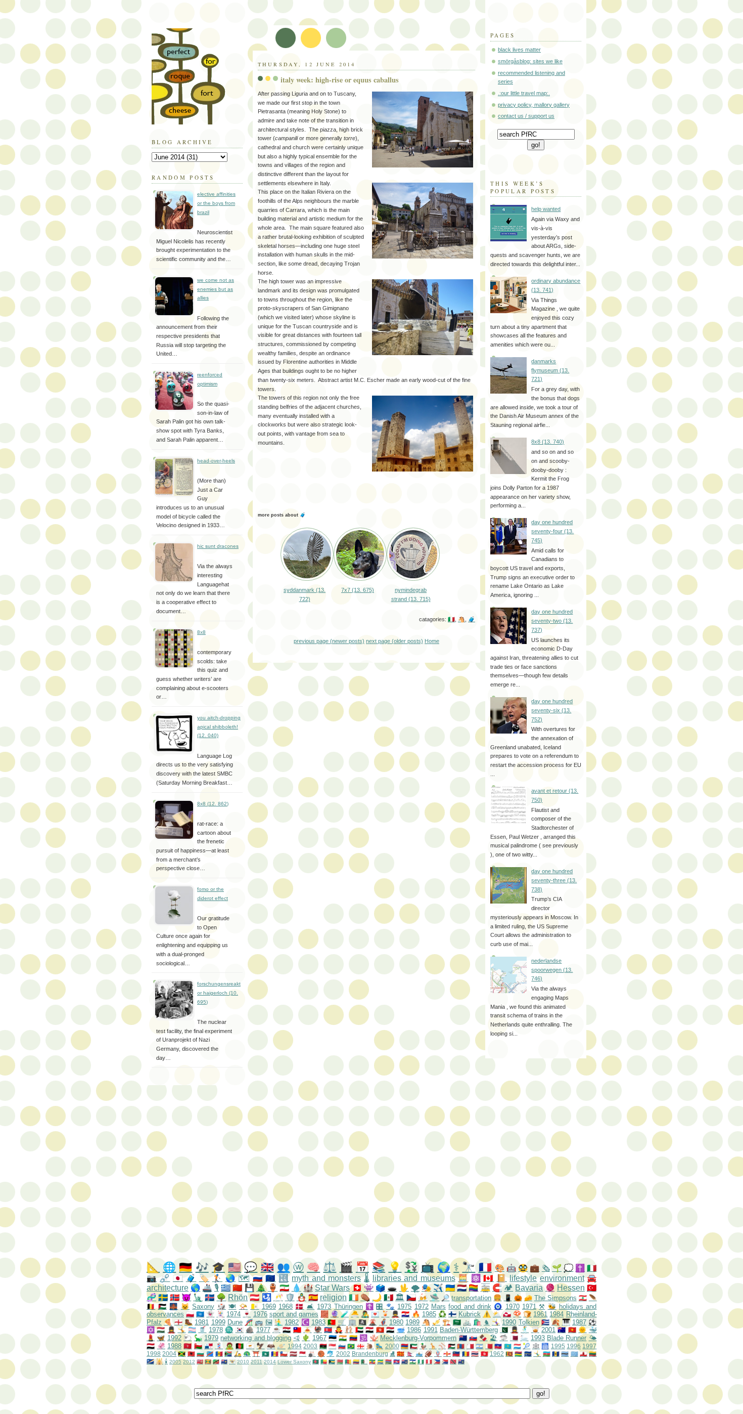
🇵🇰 (504, 1330)
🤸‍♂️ (537, 1353)
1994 (295, 1346)
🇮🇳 (343, 1338)
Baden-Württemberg (469, 1330)
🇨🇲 (348, 1361)
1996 (574, 1346)
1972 (421, 1306)
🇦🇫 (240, 1346)
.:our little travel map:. (524, 93)
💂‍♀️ (171, 1330)
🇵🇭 (437, 1361)
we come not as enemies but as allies (215, 289)
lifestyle (523, 1278)
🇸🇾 (287, 1330)
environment (562, 1278)
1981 (202, 1322)
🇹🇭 (475, 1353)
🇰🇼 (413, 1346)
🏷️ (204, 1278)
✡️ (151, 1330)
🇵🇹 (332, 1322)
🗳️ (380, 1287)
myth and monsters (326, 1278)
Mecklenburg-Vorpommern (418, 1338)
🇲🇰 (400, 1353)
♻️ (442, 1314)
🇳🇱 (462, 1287)
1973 (324, 1306)
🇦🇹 (254, 1297)
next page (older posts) (394, 641)
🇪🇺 (270, 1278)
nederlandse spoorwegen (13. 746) (552, 969)
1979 (211, 1338)
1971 (529, 1306)
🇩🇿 (364, 1361)
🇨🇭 (357, 1287)
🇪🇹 (372, 1361)
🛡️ (290, 1297)
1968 (285, 1306)
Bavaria (529, 1287)
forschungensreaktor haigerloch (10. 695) (219, 992)
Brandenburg (370, 1353)
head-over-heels (216, 460)
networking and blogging (255, 1338)
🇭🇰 (380, 1330)
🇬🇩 (208, 1361)
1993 (538, 1338)
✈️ (438, 1287)
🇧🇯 (323, 1361)
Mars (438, 1306)
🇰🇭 (396, 1361)
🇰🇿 (508, 1346)
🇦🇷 (479, 1346)
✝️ (580, 1268)
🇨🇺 (545, 1322)
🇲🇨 (302, 1353)
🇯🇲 (181, 1353)
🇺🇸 (234, 1267)
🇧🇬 (200, 1353)
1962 (497, 1353)
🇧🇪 (151, 1306)
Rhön (238, 1297)
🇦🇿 (546, 1353)
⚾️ (442, 1346)
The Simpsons (555, 1298)
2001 (548, 1330)
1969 (269, 1306)
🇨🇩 (210, 1353)
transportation (471, 1298)
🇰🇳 (216, 1361)
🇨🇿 (411, 1297)
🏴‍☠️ (362, 1322)
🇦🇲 (404, 1346)
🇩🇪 (185, 1267)
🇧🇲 (200, 1361)
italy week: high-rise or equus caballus (340, 79)
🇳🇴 (174, 1297)
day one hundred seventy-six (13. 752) (552, 710)
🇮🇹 (451, 619)
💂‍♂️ (395, 1314)
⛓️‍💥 (165, 1278)
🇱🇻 (293, 1353)
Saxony (203, 1306)
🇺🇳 (200, 1314)
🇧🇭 (489, 1346)
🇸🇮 (342, 1346)
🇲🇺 (518, 1353)
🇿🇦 (228, 1353)
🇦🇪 (359, 1330)
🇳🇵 (410, 1353)
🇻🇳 (572, 1330)
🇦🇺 (562, 1330)
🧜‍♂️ (278, 1322)
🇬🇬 (447, 1353)
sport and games (293, 1314)
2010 (243, 1361)
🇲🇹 (470, 1346)
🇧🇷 (351, 1346)
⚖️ (329, 1267)
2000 (392, 1346)
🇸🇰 (473, 1338)
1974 (233, 1314)
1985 (429, 1314)
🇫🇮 (452, 1314)
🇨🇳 (237, 1287)
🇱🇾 (323, 1346)
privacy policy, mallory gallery (534, 105)
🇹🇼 (297, 1330)
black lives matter (519, 50)
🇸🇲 (419, 1353)
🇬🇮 (583, 1353)
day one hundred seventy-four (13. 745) (552, 531)
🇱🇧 (583, 1298)
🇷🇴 (466, 1353)
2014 (270, 1361)
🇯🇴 (451, 1346)
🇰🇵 (328, 1330)
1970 (512, 1306)
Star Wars (332, 1287)
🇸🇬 (332, 1346)
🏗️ (446, 1322)
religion (333, 1297)
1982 (292, 1322)
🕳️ (392, 1287)
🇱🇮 (456, 1353)
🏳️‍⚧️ (192, 1330)
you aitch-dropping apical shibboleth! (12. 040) (219, 726)
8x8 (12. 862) (212, 803)
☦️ (369, 1306)
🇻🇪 (353, 1338)
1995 (558, 1346)
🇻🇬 (461, 1361)
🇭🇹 (498, 1346)
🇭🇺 (161, 1330)
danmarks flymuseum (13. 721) (550, 370)
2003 (310, 1346)
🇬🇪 (360, 1346)
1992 (174, 1338)
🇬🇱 (507, 1314)
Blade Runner (566, 1338)
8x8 (201, 632)
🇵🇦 (209, 1346)
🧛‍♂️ (339, 1330)
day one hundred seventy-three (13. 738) (554, 880)
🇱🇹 (592, 1353)
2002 (343, 1353)
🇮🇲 (187, 1346)
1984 (556, 1314)
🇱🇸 (412, 1361)
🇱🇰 (509, 1353)
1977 (263, 1330)
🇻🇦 (254, 1306)
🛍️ (477, 1322)
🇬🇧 (267, 1267)
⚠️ (487, 1314)
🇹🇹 (453, 1361)
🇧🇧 (556, 1353)
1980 (396, 1322)
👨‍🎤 (365, 1314)
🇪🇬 (369, 1330)
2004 (169, 1353)
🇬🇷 (225, 1287)
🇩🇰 (299, 1306)
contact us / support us (526, 116)
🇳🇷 (528, 1353)
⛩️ (256, 1353)
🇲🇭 (150, 1361)
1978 (216, 1330)
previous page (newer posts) (329, 641)
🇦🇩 (274, 1353)
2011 (256, 1361)
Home (432, 641)
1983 (318, 1322)
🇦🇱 (191, 1353)
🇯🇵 (178, 1278)
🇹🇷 (591, 1287)
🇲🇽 (388, 1297)
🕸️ (536, 1346)
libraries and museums (414, 1278)
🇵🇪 (429, 1361)
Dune (235, 1322)
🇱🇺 (517, 1346)
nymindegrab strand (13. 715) (411, 594)
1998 (154, 1353)
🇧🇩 (315, 1361)
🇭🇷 (405, 1314)
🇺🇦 (450, 1287)
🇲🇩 (219, 1353)
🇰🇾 (404, 1361)
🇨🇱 (284, 1353)
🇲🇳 (461, 1346)
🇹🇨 (224, 1361)
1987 (579, 1322)
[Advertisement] (392, 1173)
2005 (175, 1361)
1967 (319, 1338)
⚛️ (476, 1278)
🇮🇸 (209, 1297)
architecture (168, 1287)
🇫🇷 (485, 1267)
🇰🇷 (240, 1330)
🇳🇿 (463, 1338)
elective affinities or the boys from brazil (216, 203)
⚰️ (365, 1297)
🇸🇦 (457, 1322)
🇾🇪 (151, 1346)
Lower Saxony (294, 1361)
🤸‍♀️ (496, 1322)
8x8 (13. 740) (547, 442)
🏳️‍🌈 (473, 1287)
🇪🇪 (333, 1338)
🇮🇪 (353, 1297)
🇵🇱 (190, 1314)
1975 (404, 1306)
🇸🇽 (445, 1361)
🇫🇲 (574, 1353)
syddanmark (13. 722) (305, 594)
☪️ (305, 1322)
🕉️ (363, 1338)
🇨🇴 (356, 1361)
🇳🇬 (420, 1361)
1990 (509, 1322)
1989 (412, 1322)
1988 (174, 1346)
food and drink (469, 1306)
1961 (540, 1314)
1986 (414, 1330)
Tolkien (529, 1322)
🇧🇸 (332, 1361)
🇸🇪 (163, 1297)
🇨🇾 (250, 1346)
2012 (189, 1361)
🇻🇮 (232, 1361)
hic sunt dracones (218, 546)
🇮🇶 (390, 1330)
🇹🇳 (484, 1353)
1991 (431, 1330)
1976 (260, 1314)
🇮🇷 (284, 1287)
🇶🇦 (514, 1338)
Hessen (571, 1287)
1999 (218, 1322)
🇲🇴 (265, 1353)
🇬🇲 (388, 1361)
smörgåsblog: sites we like (530, 61)
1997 (589, 1346)
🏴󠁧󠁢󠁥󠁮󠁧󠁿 (178, 1322)
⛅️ (497, 1314)
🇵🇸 (162, 1306)
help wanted (546, 209)
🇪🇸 (313, 1297)
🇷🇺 (258, 1278)
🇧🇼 (565, 1353)
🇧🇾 (340, 1361)
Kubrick (469, 1314)
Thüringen (348, 1306)
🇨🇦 (488, 1278)
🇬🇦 (380, 1361)
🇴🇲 (198, 1346)
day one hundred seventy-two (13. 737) (552, 620)
